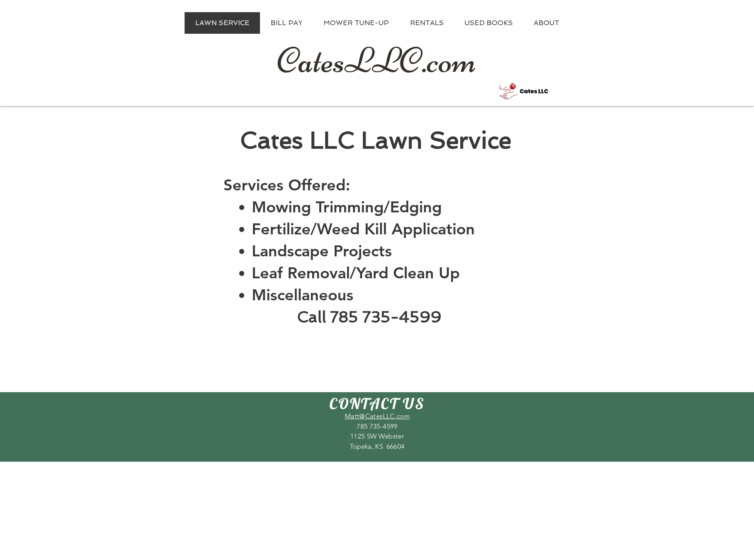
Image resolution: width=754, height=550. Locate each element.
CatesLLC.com (376, 60)
